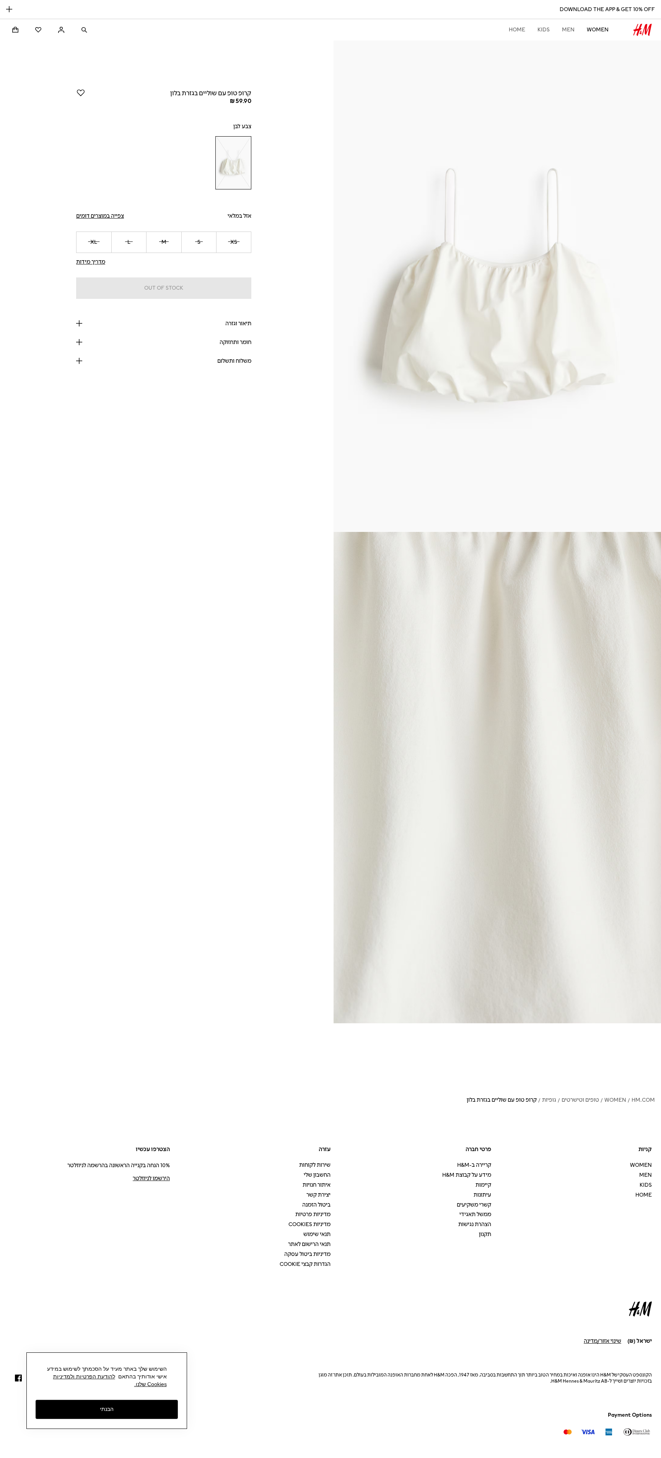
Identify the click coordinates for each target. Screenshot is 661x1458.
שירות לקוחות (314, 1165)
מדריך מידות (90, 262)
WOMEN (598, 30)
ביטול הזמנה (316, 1205)
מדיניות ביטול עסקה (307, 1254)
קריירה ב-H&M (474, 1165)
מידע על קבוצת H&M (466, 1175)
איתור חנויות (316, 1185)
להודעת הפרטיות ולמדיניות (84, 1376)
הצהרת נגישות (474, 1224)
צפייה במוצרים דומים (100, 216)
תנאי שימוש (316, 1234)
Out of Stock (163, 288)
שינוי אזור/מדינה (602, 1341)
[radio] (233, 162)
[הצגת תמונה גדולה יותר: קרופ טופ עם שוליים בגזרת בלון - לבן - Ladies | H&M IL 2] (497, 777)
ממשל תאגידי (475, 1214)
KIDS (543, 30)
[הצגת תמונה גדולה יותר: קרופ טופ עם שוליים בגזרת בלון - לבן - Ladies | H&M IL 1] (497, 286)
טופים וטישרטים (580, 1100)
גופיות (549, 1100)
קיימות (483, 1185)
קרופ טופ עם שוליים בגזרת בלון (502, 1100)
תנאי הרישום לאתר (309, 1244)
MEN (568, 30)
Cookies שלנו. (150, 1384)
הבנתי (107, 1409)
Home (517, 30)
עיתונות (482, 1195)
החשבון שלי (317, 1175)
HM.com (643, 1100)
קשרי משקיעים (474, 1205)
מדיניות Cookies (309, 1224)
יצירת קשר (318, 1195)
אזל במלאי (239, 216)
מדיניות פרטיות (312, 1214)
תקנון (485, 1234)
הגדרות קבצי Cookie (305, 1264)
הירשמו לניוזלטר (151, 1178)
